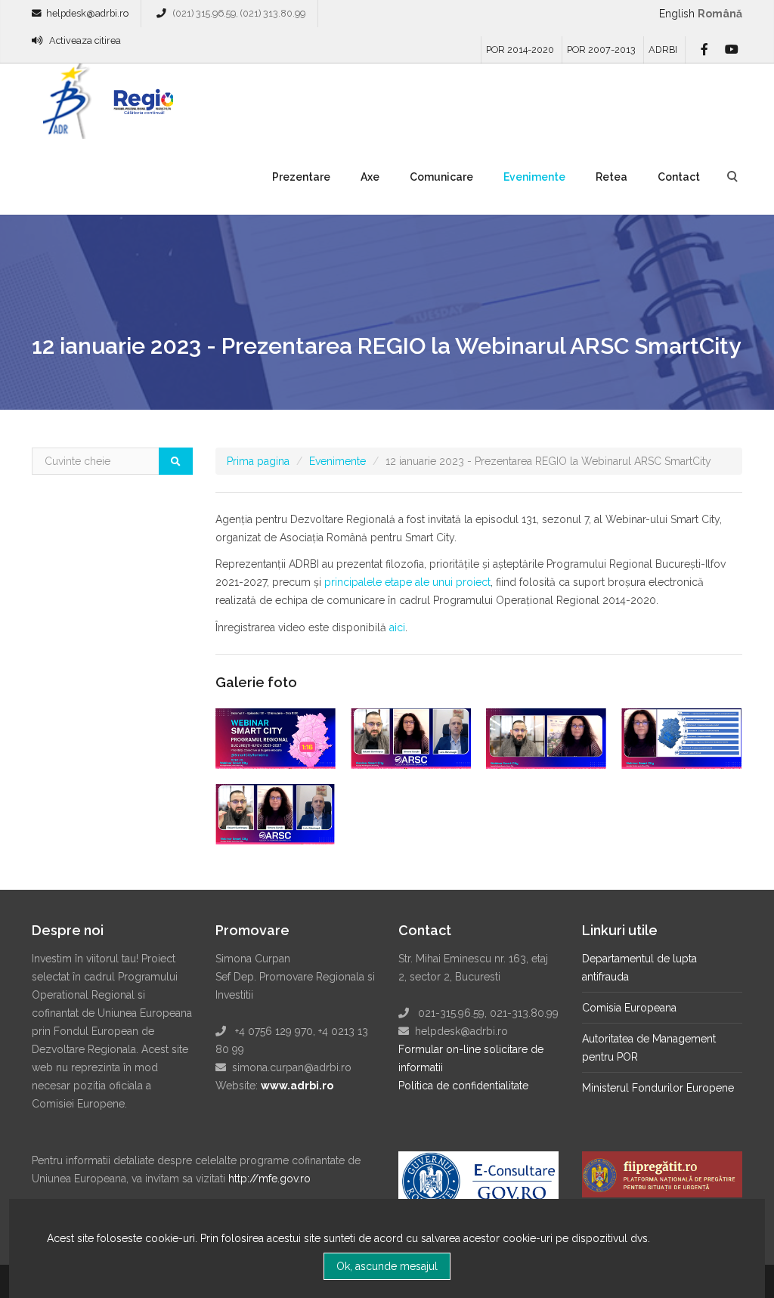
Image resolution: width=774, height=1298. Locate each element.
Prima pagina (258, 461)
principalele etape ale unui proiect (407, 582)
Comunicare (441, 177)
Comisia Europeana (629, 1008)
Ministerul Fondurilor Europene (658, 1088)
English (677, 14)
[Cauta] (176, 461)
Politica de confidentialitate (463, 1086)
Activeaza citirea (85, 40)
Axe (370, 177)
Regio (140, 106)
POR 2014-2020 (520, 49)
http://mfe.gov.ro (269, 1179)
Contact (679, 177)
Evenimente (534, 177)
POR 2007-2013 (601, 49)
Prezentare (301, 177)
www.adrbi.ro (297, 1086)
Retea (611, 177)
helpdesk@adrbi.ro (87, 13)
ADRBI (663, 49)
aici (397, 627)
